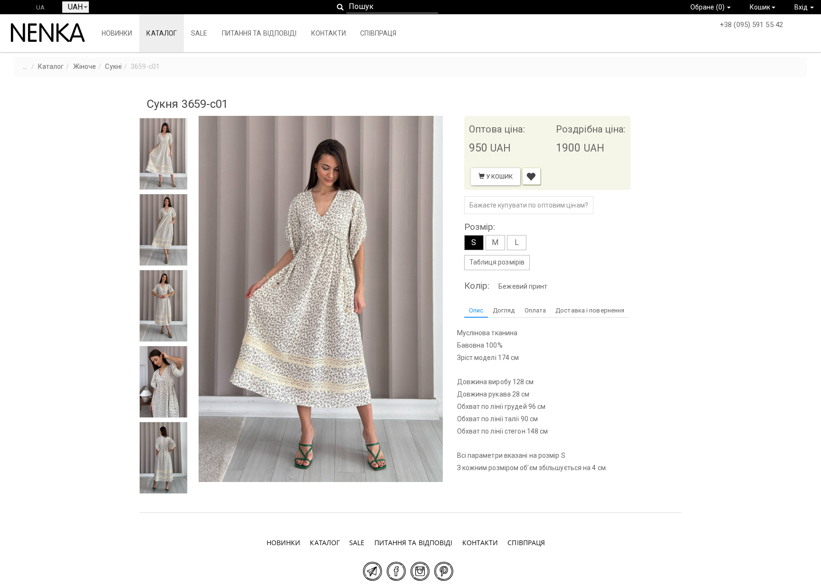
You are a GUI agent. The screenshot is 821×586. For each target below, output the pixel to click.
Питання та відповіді (259, 33)
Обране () (708, 7)
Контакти (328, 33)
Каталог (161, 33)
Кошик (760, 7)
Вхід (802, 7)
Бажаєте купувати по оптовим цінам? (528, 205)
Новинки (117, 33)
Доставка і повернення (589, 310)
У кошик (499, 176)
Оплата (535, 310)
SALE (199, 33)
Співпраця (378, 33)
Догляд (504, 310)
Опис (476, 310)
